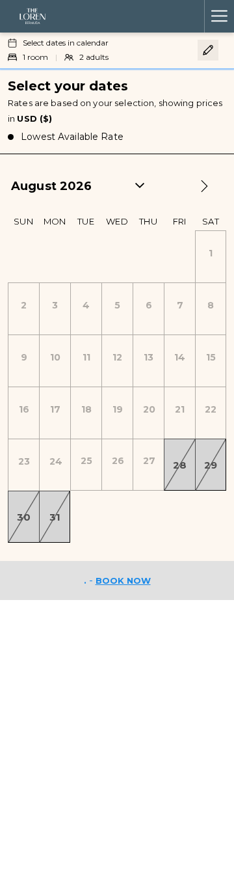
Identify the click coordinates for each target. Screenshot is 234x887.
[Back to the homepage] (32, 16)
